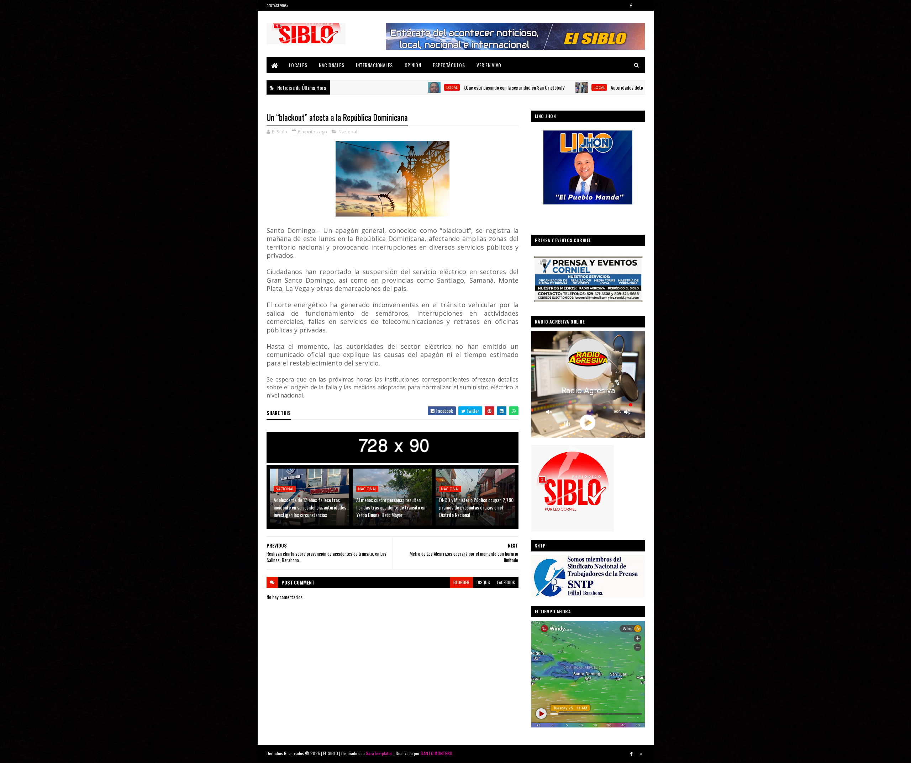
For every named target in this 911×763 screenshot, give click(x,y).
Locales (298, 65)
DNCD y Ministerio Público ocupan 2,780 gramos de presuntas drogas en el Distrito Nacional (476, 507)
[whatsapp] (641, 5)
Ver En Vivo (488, 65)
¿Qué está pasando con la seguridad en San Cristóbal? (469, 87)
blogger (461, 582)
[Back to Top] (641, 754)
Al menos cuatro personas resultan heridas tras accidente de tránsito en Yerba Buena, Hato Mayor (390, 507)
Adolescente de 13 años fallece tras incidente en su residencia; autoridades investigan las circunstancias (310, 507)
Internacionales (374, 65)
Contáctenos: (277, 5)
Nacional (347, 131)
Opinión (413, 65)
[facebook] (631, 5)
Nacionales (331, 65)
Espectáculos (449, 65)
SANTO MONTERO (436, 753)
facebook (506, 582)
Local (406, 87)
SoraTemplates (379, 753)
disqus (483, 582)
